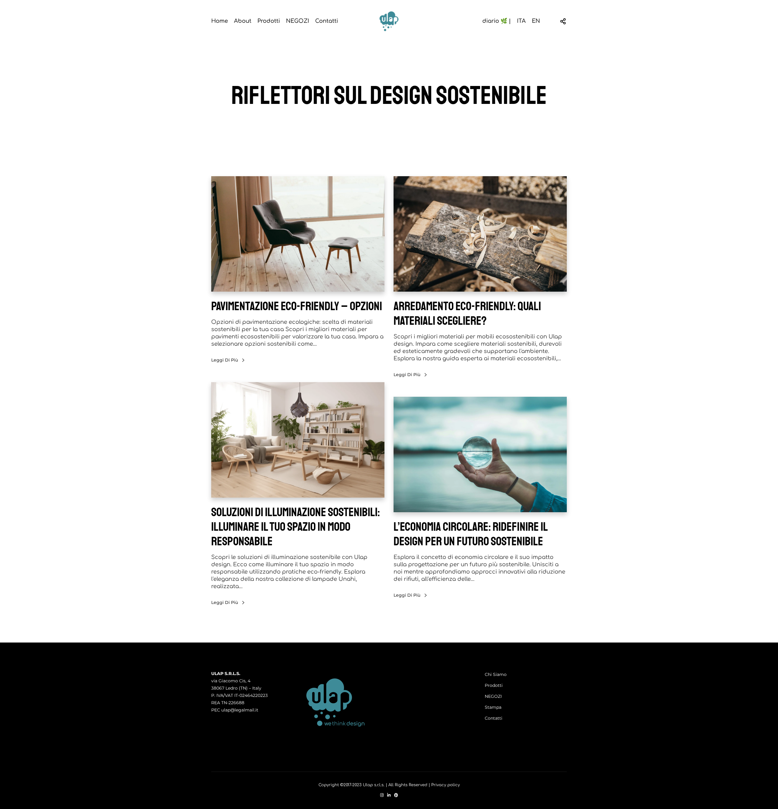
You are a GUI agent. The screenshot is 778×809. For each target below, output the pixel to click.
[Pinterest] (396, 795)
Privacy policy (445, 785)
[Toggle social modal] (563, 21)
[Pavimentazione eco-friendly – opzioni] (297, 234)
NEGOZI (493, 696)
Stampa (493, 707)
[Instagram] (382, 795)
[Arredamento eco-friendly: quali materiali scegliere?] (480, 234)
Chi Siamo (496, 674)
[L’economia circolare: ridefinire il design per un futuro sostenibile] (480, 454)
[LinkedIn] (389, 795)
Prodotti (494, 685)
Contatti (493, 718)
